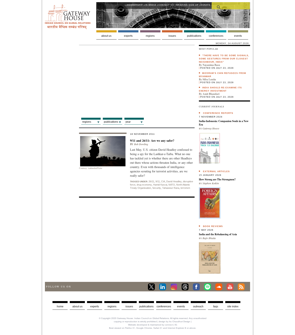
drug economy (144, 184)
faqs (215, 306)
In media (150, 5)
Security (156, 188)
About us (106, 35)
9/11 (157, 181)
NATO (171, 184)
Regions (150, 35)
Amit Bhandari (211, 94)
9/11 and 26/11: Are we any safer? (152, 140)
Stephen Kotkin (211, 183)
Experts (128, 35)
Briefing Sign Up (187, 5)
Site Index (232, 306)
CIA (163, 181)
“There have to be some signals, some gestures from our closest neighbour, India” (224, 58)
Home (60, 306)
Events (238, 35)
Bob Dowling (141, 144)
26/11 (151, 181)
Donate (205, 5)
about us (77, 306)
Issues (172, 35)
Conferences (216, 35)
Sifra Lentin (209, 79)
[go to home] (67, 28)
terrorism (185, 188)
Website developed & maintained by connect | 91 (152, 325)
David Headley (174, 181)
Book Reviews (213, 226)
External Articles (216, 171)
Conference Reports (218, 113)
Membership (135, 5)
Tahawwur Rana (170, 188)
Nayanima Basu (211, 65)
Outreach (198, 306)
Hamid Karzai (160, 184)
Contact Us (166, 5)
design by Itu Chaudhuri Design (174, 321)
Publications (194, 35)
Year (128, 121)
